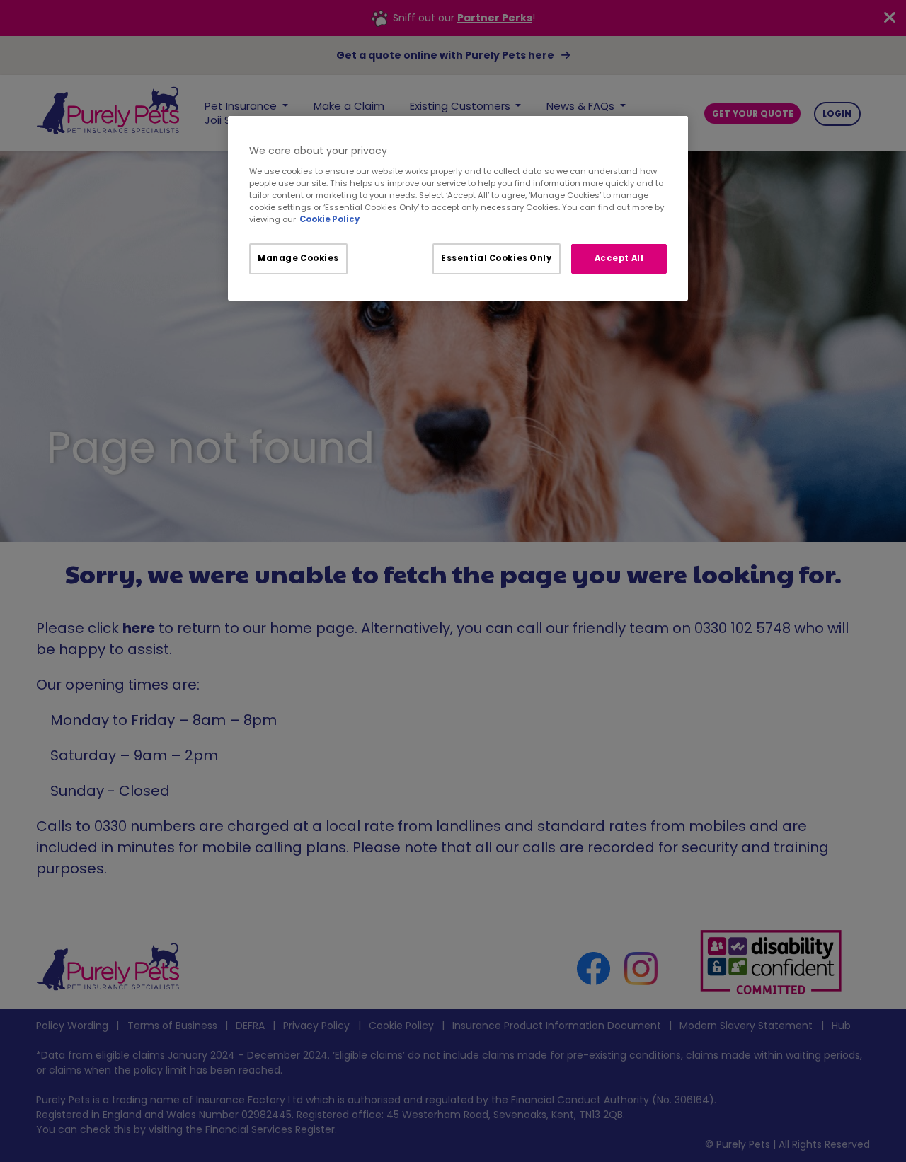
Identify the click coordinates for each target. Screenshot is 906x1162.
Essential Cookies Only (496, 258)
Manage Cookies (298, 258)
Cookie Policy (329, 219)
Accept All (619, 258)
